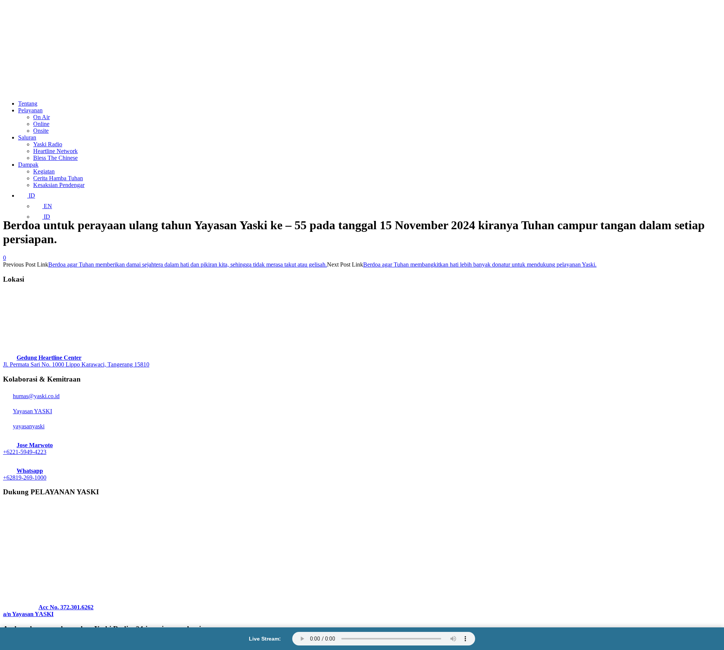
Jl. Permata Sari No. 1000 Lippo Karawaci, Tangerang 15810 (76, 364)
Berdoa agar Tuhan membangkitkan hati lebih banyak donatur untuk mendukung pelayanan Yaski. (480, 264)
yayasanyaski (28, 426)
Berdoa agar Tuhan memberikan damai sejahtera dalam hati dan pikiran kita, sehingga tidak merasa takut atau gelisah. (187, 264)
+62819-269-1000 (24, 477)
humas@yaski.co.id (36, 396)
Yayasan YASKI (32, 411)
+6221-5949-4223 (24, 452)
